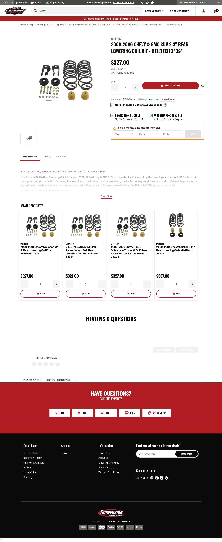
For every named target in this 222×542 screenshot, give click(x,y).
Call (61, 413)
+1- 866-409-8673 (123, 2)
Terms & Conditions (108, 472)
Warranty (61, 156)
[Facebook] (152, 477)
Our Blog (27, 477)
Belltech (116, 38)
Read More (106, 196)
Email (108, 413)
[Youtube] (157, 477)
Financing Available (33, 462)
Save (203, 86)
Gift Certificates (31, 453)
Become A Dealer (32, 457)
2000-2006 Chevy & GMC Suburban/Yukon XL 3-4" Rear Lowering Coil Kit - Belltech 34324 (129, 252)
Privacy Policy (106, 467)
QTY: (113, 81)
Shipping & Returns (108, 462)
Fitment (47, 156)
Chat (85, 413)
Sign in (64, 453)
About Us (103, 457)
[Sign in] (203, 11)
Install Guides (30, 472)
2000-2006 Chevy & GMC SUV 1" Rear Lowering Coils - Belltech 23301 (175, 250)
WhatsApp (159, 413)
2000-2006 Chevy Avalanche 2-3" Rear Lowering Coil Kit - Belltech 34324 (39, 250)
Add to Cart (161, 85)
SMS (132, 413)
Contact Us (104, 453)
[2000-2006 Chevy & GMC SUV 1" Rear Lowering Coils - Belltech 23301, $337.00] (176, 226)
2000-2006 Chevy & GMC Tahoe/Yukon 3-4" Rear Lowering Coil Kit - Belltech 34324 (82, 252)
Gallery (27, 467)
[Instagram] (161, 478)
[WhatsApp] (166, 478)
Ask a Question (164, 350)
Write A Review (187, 350)
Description (30, 156)
